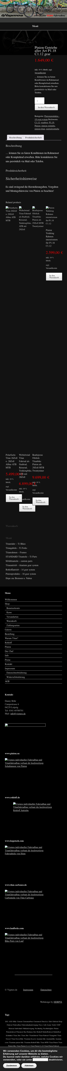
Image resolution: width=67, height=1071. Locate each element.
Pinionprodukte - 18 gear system (47, 118)
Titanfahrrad (33, 1035)
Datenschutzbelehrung (17, 672)
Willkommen (11, 599)
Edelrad (55, 1021)
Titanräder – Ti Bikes (16, 543)
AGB (7, 681)
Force (41, 1025)
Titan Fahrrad (44, 1035)
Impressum (10, 668)
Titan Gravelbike (17, 1039)
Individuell (18, 1028)
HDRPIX (58, 1001)
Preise (7, 659)
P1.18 (51, 122)
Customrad (37, 1021)
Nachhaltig (38, 1028)
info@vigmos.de (18, 713)
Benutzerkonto (13, 608)
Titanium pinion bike (16, 1042)
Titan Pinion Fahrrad (51, 1046)
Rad (25, 1032)
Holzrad (11, 1028)
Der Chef (9, 651)
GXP (58, 1025)
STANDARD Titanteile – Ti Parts (21, 556)
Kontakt (8, 664)
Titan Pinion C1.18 (37, 1046)
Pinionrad (19, 1032)
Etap (60, 1021)
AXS (11, 1021)
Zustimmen (11, 1065)
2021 (6, 1021)
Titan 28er (17, 1035)
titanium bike (41, 1039)
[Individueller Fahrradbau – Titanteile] (33, 9)
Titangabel (53, 1035)
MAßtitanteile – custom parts (19, 560)
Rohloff (8, 642)
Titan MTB (44, 1042)
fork (44, 1025)
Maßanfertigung (28, 1028)
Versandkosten (40, 73)
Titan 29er (25, 1035)
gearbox (44, 122)
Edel (50, 1021)
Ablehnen (29, 1065)
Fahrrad (9, 1025)
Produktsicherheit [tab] (33, 137)
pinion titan (40, 128)
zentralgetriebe (52, 128)
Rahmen (30, 1032)
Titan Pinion (53, 1042)
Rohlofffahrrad (48, 1032)
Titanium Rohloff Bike (32, 1042)
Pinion (37, 125)
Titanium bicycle (30, 1039)
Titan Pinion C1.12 (23, 1046)
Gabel (54, 1025)
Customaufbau (28, 1021)
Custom (19, 1021)
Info (7, 655)
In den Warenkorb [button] (14, 498)
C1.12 (37, 122)
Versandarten (12, 616)
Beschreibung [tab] (15, 137)
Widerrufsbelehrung (16, 677)
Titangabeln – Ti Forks (16, 547)
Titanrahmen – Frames (16, 552)
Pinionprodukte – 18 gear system (21, 573)
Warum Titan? (11, 638)
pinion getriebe (48, 125)
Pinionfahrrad (11, 1032)
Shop (7, 603)
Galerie (8, 629)
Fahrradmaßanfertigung (30, 1025)
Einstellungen (40, 1059)
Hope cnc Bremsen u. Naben (19, 578)
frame (49, 1025)
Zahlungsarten (13, 625)
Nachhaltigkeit (48, 1028)
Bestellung (9, 633)
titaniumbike (50, 1039)
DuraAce (45, 1021)
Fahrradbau (17, 1025)
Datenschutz (46, 989)
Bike (14, 1021)
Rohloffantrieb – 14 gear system (20, 569)
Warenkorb (12, 620)
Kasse (9, 612)
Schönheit (9, 1035)
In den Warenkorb (46, 107)
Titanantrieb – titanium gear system (22, 565)
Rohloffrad (57, 1032)
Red (35, 1032)
